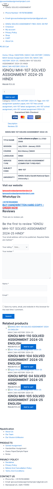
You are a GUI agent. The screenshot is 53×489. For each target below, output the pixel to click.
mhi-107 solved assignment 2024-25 (29, 109)
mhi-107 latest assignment (24, 106)
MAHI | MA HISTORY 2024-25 (15, 66)
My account (10, 30)
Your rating (7, 247)
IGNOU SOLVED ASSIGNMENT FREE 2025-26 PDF (26, 24)
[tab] (29, 123)
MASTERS (19, 55)
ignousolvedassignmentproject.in (17, 191)
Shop (7, 35)
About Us (9, 41)
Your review (8, 251)
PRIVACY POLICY (9, 459)
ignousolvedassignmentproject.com (15, 1)
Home (5, 55)
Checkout (9, 27)
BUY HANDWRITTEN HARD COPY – (23, 204)
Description (12, 123)
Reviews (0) (13, 126)
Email (5, 295)
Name (5, 284)
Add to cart (10, 97)
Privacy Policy (11, 32)
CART (7, 38)
